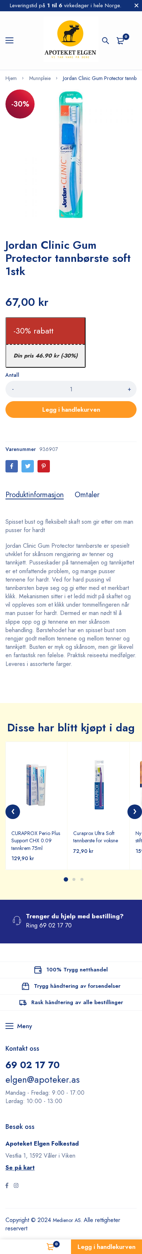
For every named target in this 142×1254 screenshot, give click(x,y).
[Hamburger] (12, 40)
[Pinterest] (44, 466)
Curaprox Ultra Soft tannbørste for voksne (95, 837)
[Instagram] (16, 1186)
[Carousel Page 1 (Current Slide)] (66, 879)
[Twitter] (27, 466)
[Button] (105, 40)
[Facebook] (11, 466)
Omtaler (87, 495)
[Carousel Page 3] (81, 879)
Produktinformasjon (34, 495)
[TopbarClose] (136, 5)
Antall (12, 375)
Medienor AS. (70, 1220)
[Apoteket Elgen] (71, 40)
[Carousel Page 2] (73, 879)
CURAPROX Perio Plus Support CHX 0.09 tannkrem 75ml (35, 840)
